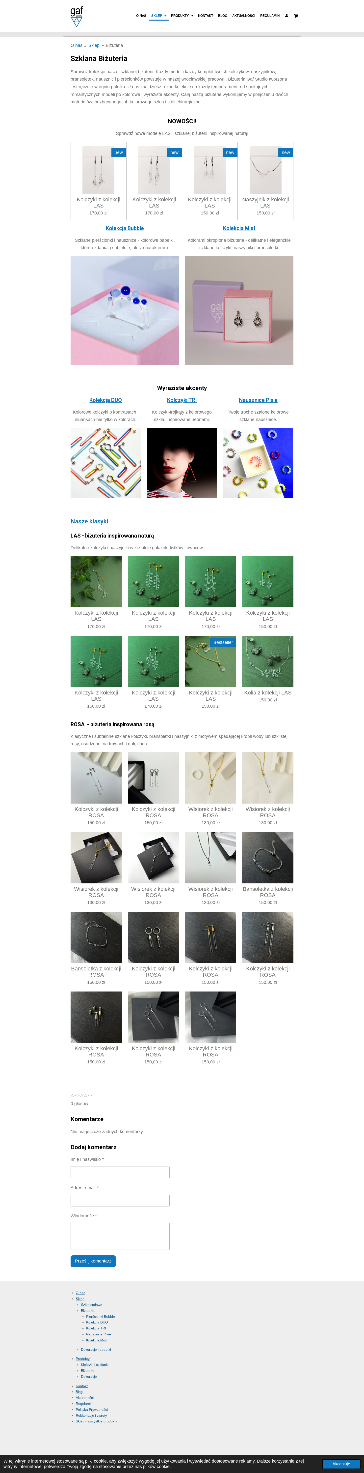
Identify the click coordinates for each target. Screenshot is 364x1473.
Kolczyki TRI (182, 400)
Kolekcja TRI (96, 1328)
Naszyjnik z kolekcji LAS (265, 202)
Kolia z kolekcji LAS (268, 693)
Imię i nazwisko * (87, 1159)
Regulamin (84, 1404)
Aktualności (85, 1398)
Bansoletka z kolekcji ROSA (268, 892)
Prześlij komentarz (93, 1261)
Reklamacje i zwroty (91, 1415)
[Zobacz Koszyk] (296, 16)
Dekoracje (89, 1377)
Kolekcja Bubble (125, 228)
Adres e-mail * (85, 1187)
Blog (79, 1392)
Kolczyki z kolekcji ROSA (96, 812)
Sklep (94, 45)
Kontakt (82, 1386)
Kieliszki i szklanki (94, 1365)
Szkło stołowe (91, 1305)
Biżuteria (114, 45)
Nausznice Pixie (258, 400)
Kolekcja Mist (239, 228)
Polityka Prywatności (92, 1410)
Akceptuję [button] (341, 1464)
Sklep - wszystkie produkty (96, 1421)
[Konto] (286, 16)
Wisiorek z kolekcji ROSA (210, 812)
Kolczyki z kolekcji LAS (98, 202)
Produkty (83, 1359)
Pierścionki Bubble (100, 1317)
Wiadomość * (84, 1215)
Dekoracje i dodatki (96, 1350)
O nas (76, 45)
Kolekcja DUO (105, 400)
